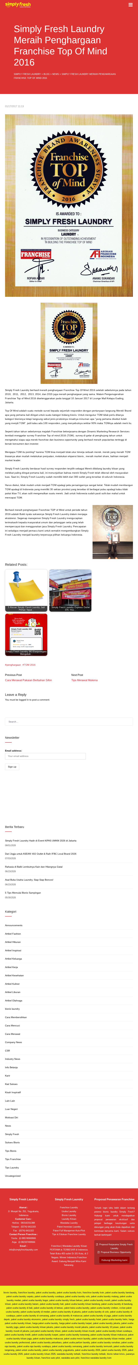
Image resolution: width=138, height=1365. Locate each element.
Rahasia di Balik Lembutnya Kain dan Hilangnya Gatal (33, 866)
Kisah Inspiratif (13, 1092)
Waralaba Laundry (69, 1223)
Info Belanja (11, 1067)
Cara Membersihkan (16, 1017)
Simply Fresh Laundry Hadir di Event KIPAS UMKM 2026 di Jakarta (40, 840)
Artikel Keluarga (13, 958)
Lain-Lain (10, 1100)
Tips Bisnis (10, 1151)
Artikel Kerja (11, 967)
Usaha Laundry (69, 1211)
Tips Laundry (12, 1167)
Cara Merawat (12, 1034)
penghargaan (14, 664)
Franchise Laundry (69, 1207)
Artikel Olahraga (13, 1000)
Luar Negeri (11, 1109)
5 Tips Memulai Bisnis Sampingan (23, 892)
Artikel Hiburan (13, 942)
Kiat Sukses (11, 1084)
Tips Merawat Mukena (84, 680)
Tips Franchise (13, 1159)
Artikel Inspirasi (13, 950)
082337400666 (27, 1242)
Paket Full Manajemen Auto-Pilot (69, 1230)
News (8, 1125)
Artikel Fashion (13, 933)
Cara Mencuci (12, 1025)
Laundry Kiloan (69, 1219)
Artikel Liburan (12, 992)
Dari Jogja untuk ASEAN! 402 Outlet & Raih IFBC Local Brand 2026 (40, 853)
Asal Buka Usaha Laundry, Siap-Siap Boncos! (29, 879)
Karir (7, 1075)
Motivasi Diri (11, 1117)
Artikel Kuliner (12, 983)
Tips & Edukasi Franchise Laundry (69, 1234)
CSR (7, 1050)
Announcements (13, 925)
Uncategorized (13, 1176)
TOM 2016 (30, 664)
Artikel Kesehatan (14, 975)
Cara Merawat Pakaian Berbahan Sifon (28, 680)
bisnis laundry (12, 1008)
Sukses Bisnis (12, 1142)
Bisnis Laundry (69, 1215)
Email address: (13, 750)
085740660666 (28, 1238)
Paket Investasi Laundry (69, 1226)
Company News (13, 1042)
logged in (24, 699)
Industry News (12, 1059)
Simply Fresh (12, 1134)
